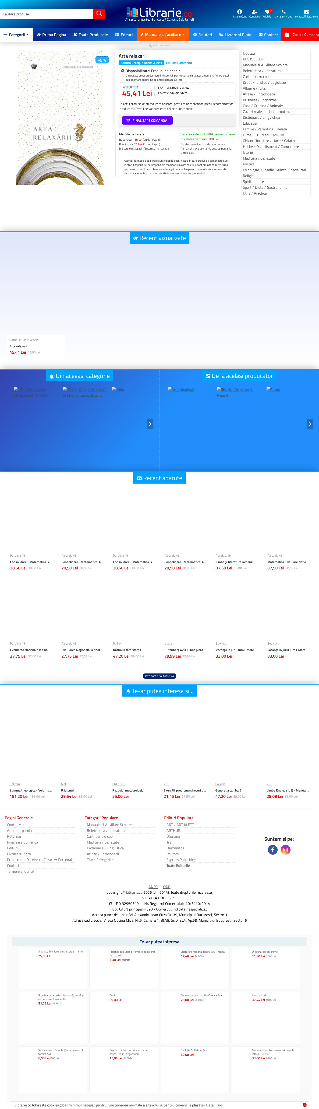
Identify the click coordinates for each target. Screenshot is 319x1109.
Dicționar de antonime (265, 952)
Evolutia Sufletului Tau (194, 1050)
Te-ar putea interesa (159, 941)
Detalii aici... (188, 153)
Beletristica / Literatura (262, 70)
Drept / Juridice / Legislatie (264, 82)
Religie (248, 175)
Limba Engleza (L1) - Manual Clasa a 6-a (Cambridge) (288, 790)
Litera (168, 643)
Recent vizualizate (162, 237)
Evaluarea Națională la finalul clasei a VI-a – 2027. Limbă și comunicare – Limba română (31, 650)
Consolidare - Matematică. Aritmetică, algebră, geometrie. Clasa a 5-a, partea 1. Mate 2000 (185, 562)
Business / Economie (259, 100)
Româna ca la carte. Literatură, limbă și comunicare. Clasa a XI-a (61, 997)
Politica (249, 164)
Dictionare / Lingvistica (261, 117)
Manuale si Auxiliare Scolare (265, 65)
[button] (9, 424)
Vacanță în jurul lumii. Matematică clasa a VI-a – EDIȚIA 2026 (288, 650)
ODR (166, 886)
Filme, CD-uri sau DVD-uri (263, 135)
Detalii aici (214, 1105)
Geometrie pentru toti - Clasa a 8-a (201, 995)
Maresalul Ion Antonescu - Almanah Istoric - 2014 (273, 1052)
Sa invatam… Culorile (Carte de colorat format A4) (60, 1052)
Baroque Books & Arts (24, 340)
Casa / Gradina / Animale (263, 105)
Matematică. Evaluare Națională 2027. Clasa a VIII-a (288, 562)
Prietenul (67, 790)
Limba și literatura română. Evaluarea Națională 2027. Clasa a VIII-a (236, 562)
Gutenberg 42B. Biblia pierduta (185, 650)
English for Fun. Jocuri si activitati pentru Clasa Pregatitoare (129, 1052)
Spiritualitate (253, 181)
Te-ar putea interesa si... (163, 690)
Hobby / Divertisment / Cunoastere (271, 146)
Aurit (112, 995)
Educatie (250, 123)
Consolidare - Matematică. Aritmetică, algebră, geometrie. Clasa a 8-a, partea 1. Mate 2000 (31, 562)
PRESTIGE (118, 784)
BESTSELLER (253, 59)
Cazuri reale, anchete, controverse (270, 111)
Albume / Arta (254, 88)
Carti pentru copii (256, 76)
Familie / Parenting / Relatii (265, 129)
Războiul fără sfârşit (127, 650)
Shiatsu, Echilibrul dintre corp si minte (60, 951)
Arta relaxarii (18, 346)
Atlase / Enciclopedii (259, 94)
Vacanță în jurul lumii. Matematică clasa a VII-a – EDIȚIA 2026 (236, 650)
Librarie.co (134, 892)
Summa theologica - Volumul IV (31, 790)
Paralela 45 (17, 555)
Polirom (118, 643)
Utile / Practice (255, 193)
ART (63, 784)
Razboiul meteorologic (127, 790)
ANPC (153, 886)
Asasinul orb (259, 995)
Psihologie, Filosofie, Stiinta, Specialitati (274, 170)
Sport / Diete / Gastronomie (265, 187)
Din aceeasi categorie (83, 375)
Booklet (221, 643)
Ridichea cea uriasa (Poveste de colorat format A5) (132, 953)
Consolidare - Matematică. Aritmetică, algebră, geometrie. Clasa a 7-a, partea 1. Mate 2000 (82, 562)
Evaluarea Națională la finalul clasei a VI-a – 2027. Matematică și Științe (82, 650)
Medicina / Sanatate (259, 158)
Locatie (164, 148)
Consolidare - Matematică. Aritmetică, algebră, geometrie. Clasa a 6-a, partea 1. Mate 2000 (134, 562)
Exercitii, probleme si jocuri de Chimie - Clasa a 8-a (185, 790)
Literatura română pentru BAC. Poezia (203, 952)
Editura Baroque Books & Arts (141, 62)
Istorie (248, 152)
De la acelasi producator (242, 375)
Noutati (249, 53)
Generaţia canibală (228, 790)
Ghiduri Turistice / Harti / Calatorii (270, 140)
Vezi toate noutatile (157, 675)
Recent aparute (162, 477)
